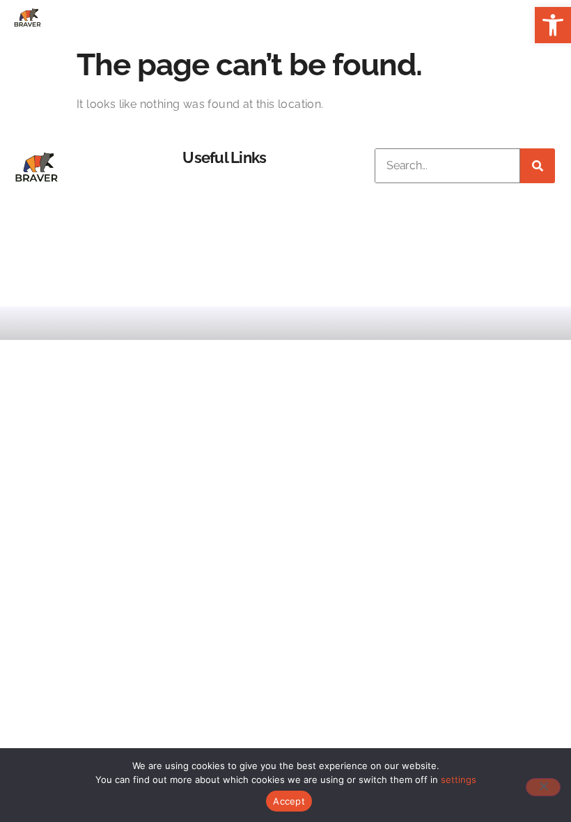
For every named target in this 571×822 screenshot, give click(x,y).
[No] (543, 787)
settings (458, 779)
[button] (553, 25)
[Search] (537, 165)
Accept (289, 801)
